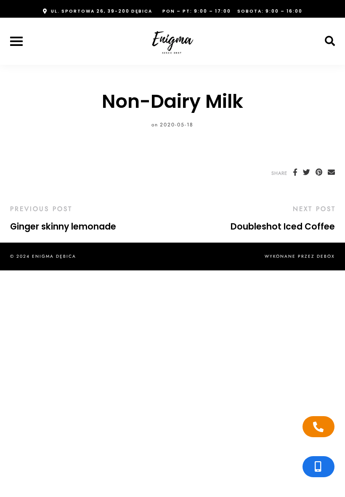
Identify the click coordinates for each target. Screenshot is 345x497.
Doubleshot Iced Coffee (283, 226)
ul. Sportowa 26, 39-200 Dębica (101, 11)
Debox (326, 256)
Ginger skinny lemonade (63, 226)
